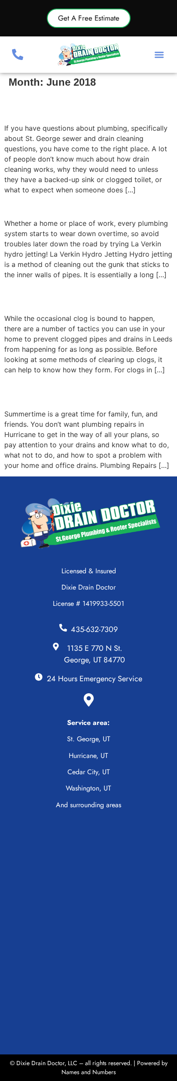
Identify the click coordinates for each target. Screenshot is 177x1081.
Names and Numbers (88, 1072)
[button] (159, 54)
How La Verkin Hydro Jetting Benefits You (83, 206)
